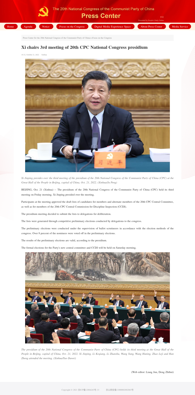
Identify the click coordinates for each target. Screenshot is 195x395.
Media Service (180, 26)
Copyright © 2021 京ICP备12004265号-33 (80, 389)
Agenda (28, 26)
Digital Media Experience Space (112, 26)
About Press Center (152, 26)
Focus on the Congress (72, 26)
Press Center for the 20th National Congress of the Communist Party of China (56, 37)
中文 (162, 17)
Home (11, 26)
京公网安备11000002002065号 (120, 389)
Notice (46, 26)
